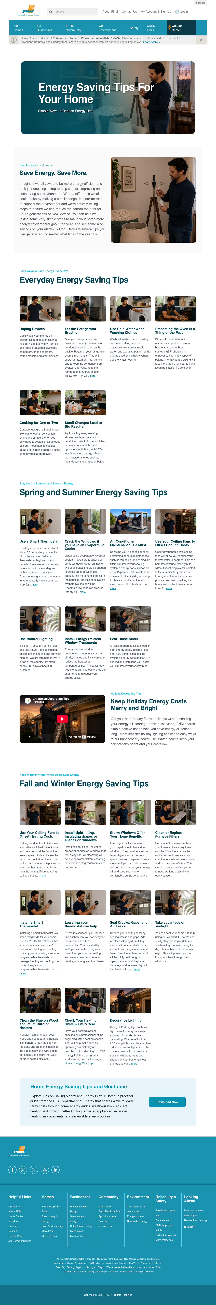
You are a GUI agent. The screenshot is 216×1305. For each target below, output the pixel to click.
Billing (45, 1211)
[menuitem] (21, 27)
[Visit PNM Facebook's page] (13, 1169)
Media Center (15, 1216)
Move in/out (48, 1231)
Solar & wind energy (53, 1226)
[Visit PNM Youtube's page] (46, 1169)
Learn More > (151, 42)
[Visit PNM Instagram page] (24, 1169)
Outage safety (163, 1220)
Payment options (51, 1206)
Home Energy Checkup (79, 1063)
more (92, 376)
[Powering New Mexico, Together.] (28, 10)
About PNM (14, 1211)
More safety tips (164, 1239)
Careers (12, 1226)
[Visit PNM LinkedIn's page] (56, 1169)
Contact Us (14, 1206)
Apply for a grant (107, 1216)
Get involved (133, 1211)
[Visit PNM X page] (35, 1169)
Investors (13, 1221)
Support (12, 1231)
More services (49, 1236)
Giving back (105, 1206)
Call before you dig (166, 1235)
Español (200, 2)
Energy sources (135, 1216)
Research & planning (195, 1220)
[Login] (177, 11)
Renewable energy (137, 1221)
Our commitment (136, 1206)
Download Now (167, 1102)
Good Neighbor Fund (110, 1211)
